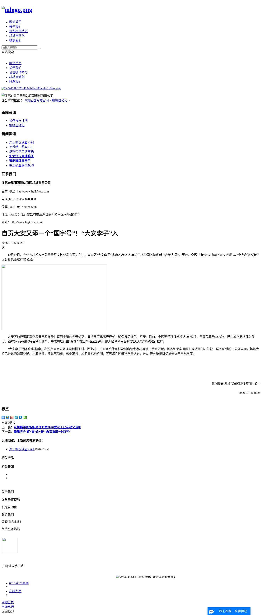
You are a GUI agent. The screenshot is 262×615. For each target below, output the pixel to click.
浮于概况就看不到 (21, 142)
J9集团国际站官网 (37, 100)
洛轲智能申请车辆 (21, 151)
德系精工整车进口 (21, 147)
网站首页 (15, 22)
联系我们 (15, 40)
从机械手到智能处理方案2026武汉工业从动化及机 (47, 427)
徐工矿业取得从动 (21, 165)
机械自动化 (17, 35)
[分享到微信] (25, 417)
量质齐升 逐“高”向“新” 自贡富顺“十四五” (42, 431)
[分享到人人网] (20, 417)
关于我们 (15, 26)
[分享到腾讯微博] (16, 417)
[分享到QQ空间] (7, 417)
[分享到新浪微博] (12, 417)
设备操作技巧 (18, 31)
